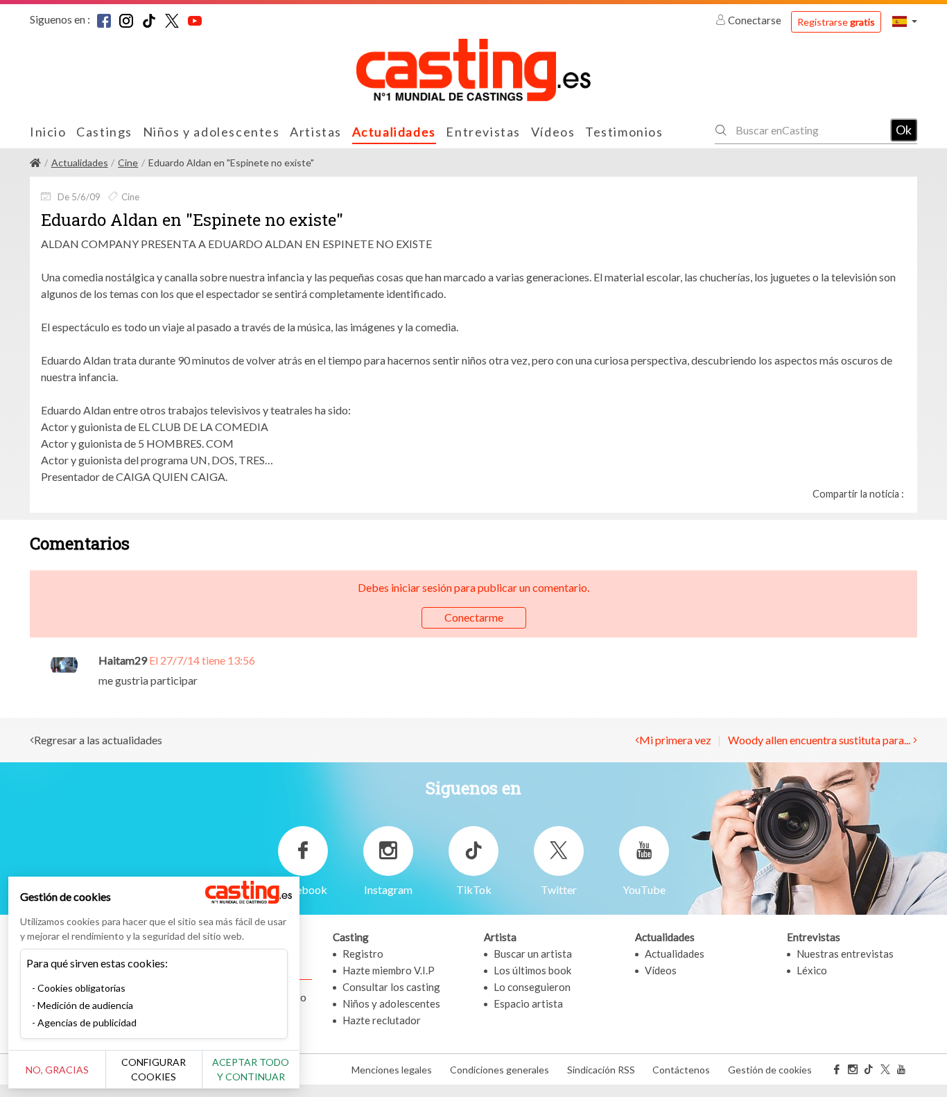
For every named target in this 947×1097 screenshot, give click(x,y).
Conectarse (754, 20)
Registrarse (836, 22)
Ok (904, 129)
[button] (904, 21)
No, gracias (57, 1070)
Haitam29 (122, 660)
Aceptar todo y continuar (250, 1069)
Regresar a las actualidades (98, 739)
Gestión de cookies (770, 1070)
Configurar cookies (153, 1069)
